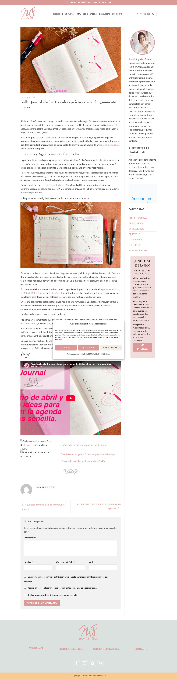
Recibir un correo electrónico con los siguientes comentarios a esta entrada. (62, 587)
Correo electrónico (65, 562)
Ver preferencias (111, 347)
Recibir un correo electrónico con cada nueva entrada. (52, 595)
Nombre (28, 562)
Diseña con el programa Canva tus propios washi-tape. (88, 454)
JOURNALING (136, 239)
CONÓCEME (58, 14)
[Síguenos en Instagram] (141, 14)
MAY (79, 14)
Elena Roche (55, 185)
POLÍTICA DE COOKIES (71, 648)
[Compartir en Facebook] (65, 471)
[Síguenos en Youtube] (148, 14)
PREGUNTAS (104, 14)
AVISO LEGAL (105, 354)
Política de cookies (73, 354)
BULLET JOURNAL (27, 98)
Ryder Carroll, (56, 293)
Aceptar (65, 347)
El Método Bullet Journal (33, 293)
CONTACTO (117, 14)
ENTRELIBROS (136, 228)
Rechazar (88, 347)
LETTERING (135, 244)
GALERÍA (93, 14)
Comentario (30, 537)
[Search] (153, 14)
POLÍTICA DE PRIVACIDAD (90, 354)
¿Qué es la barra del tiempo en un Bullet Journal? (84, 445)
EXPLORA (69, 14)
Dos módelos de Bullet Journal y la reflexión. (84, 461)
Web (91, 562)
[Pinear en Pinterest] (75, 471)
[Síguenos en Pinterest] (145, 14)
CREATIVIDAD (136, 223)
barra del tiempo (28, 323)
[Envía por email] (70, 471)
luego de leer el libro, (109, 289)
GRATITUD (134, 234)
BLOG (85, 14)
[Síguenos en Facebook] (137, 14)
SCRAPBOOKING (138, 250)
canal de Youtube (110, 144)
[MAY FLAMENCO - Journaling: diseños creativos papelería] (34, 14)
